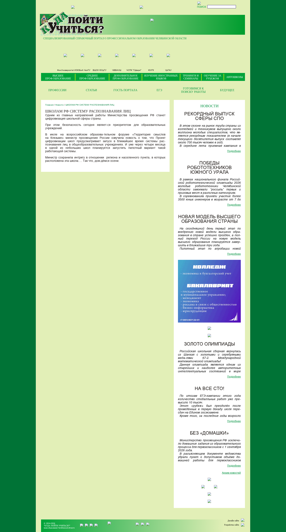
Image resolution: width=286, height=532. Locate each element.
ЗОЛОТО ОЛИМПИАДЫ (209, 344)
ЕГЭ (159, 90)
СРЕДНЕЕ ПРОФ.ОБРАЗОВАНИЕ (92, 77)
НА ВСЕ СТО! (209, 389)
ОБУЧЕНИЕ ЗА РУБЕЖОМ (212, 77)
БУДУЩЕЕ (227, 90)
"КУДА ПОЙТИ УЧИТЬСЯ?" (57, 525)
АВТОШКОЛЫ (234, 77)
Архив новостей (231, 473)
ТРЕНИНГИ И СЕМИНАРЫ (191, 77)
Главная (49, 105)
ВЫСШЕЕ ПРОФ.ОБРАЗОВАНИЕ (58, 77)
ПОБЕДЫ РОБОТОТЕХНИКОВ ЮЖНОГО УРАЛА (209, 168)
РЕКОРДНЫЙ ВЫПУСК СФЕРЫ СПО (209, 116)
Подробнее (234, 151)
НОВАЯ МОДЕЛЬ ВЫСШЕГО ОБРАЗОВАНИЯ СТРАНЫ (209, 219)
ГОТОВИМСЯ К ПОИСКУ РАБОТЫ (193, 90)
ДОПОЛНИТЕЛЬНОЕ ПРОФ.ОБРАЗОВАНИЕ (125, 77)
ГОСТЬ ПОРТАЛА (125, 90)
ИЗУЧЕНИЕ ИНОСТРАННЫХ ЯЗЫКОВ (161, 77)
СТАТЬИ (91, 90)
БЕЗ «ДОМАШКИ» (209, 433)
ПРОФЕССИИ (57, 90)
